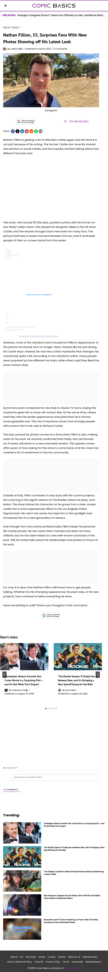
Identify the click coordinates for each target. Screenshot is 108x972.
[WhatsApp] (36, 131)
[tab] (45, 708)
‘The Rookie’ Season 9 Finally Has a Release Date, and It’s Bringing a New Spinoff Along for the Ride (77, 680)
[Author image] (4, 48)
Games (61, 956)
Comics (51, 956)
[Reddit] (31, 131)
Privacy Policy (53, 961)
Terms (66, 961)
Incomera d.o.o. (72, 968)
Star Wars (31, 956)
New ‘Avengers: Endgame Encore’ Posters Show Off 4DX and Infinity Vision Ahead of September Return (72, 896)
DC (21, 956)
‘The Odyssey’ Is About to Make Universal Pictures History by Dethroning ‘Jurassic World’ (74, 872)
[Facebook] (13, 131)
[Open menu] (5, 6)
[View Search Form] (102, 5)
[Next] (98, 675)
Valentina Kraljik (20, 690)
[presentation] (24, 656)
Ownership (77, 961)
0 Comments (60, 48)
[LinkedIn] (22, 131)
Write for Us (74, 956)
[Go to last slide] (4, 675)
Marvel (14, 956)
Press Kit (38, 961)
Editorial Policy (81, 121)
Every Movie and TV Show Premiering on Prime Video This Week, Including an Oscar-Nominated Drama (71, 920)
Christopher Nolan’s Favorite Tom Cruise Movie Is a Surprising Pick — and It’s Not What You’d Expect (23, 680)
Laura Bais (70, 690)
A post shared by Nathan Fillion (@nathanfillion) (39, 336)
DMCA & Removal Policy (19, 961)
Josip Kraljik (16, 48)
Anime (41, 956)
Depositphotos (93, 961)
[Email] (41, 131)
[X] (17, 131)
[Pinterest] (27, 131)
